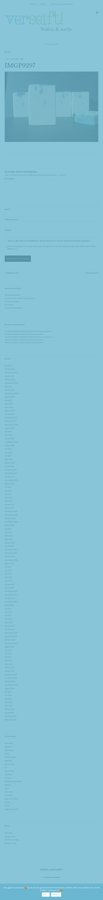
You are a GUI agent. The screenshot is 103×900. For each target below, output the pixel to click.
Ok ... (45, 895)
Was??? (56, 895)
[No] (99, 891)
